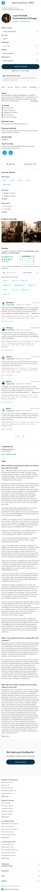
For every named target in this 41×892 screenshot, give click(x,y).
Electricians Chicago (7, 805)
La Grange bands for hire (8, 855)
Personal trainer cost (7, 793)
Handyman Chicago (7, 811)
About (3, 87)
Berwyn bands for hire (8, 847)
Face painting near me (8, 826)
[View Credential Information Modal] (12, 446)
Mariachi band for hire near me (10, 823)
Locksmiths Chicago (7, 808)
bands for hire (14, 8)
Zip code (4, 35)
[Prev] (17, 436)
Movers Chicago (6, 803)
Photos (17, 87)
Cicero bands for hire (7, 844)
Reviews (24, 87)
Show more (5, 796)
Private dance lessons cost (9, 790)
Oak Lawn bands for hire (8, 852)
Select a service (7, 28)
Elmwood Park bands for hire (10, 849)
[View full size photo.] (12, 231)
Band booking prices (7, 782)
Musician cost (5, 785)
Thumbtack (5, 8)
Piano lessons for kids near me (10, 829)
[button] (6, 18)
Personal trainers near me (9, 834)
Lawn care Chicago (7, 814)
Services (10, 87)
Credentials (32, 87)
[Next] (24, 436)
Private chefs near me (8, 832)
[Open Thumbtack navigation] (4, 3)
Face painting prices (7, 788)
